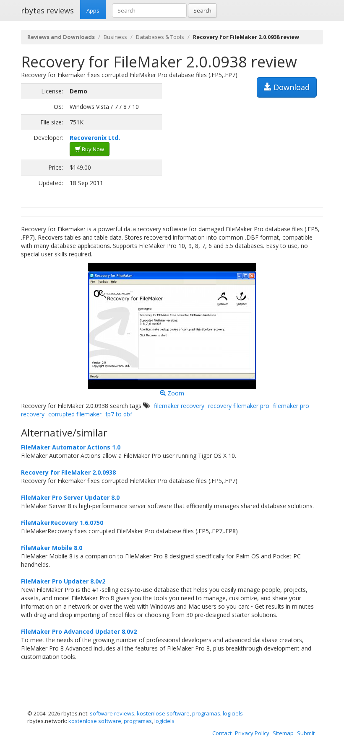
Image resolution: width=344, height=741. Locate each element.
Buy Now (92, 149)
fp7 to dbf (118, 414)
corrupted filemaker (75, 414)
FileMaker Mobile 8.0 (51, 548)
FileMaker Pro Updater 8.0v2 (63, 581)
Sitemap (283, 733)
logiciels (233, 713)
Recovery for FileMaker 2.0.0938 (68, 472)
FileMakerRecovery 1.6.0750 (62, 523)
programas (206, 713)
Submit (306, 733)
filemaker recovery (179, 406)
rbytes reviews (47, 10)
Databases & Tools (160, 37)
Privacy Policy (252, 733)
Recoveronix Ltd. (95, 138)
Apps (92, 10)
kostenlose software (163, 713)
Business (115, 37)
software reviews (112, 713)
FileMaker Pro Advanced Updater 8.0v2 (79, 631)
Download (290, 87)
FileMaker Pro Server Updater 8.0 (70, 497)
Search (202, 10)
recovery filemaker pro (238, 406)
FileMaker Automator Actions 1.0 (70, 447)
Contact (222, 733)
